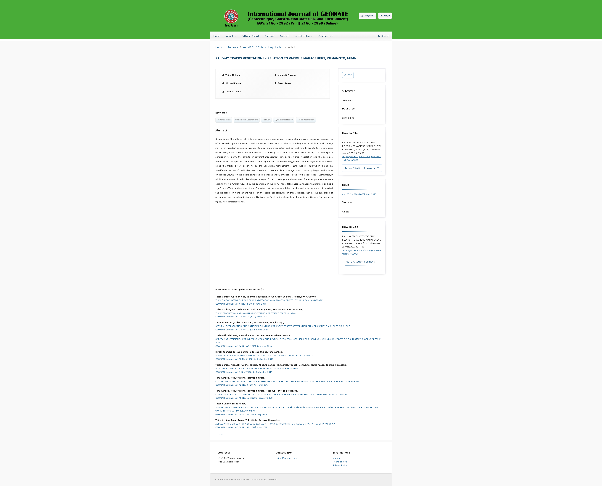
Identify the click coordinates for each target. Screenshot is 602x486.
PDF (349, 75)
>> (222, 435)
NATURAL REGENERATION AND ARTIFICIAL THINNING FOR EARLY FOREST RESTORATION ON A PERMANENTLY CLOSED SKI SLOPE (282, 326)
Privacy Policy (340, 465)
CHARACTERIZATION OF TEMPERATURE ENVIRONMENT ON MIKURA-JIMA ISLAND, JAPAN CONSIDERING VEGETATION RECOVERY (281, 394)
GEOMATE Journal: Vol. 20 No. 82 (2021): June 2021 (241, 330)
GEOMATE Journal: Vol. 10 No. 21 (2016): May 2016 (241, 415)
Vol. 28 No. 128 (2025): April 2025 (263, 47)
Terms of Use (340, 462)
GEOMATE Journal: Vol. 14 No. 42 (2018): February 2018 (243, 346)
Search (385, 36)
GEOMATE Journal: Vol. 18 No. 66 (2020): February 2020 (244, 398)
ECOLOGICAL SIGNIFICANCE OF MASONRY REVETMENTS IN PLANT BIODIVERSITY (257, 369)
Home (216, 36)
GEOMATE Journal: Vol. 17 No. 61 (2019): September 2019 (244, 359)
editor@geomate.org (286, 458)
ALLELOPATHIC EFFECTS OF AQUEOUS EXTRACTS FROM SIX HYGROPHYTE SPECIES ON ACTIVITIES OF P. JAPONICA (275, 424)
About (230, 36)
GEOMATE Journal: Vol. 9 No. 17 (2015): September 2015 (243, 372)
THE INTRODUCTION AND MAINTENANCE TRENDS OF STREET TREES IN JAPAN (255, 313)
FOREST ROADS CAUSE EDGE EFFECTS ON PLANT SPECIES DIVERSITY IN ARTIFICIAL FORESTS (264, 356)
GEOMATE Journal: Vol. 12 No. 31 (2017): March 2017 (241, 385)
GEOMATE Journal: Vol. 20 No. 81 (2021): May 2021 (241, 317)
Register (369, 16)
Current (269, 36)
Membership (302, 36)
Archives (284, 36)
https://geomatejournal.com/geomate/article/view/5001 (361, 158)
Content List (325, 36)
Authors (337, 458)
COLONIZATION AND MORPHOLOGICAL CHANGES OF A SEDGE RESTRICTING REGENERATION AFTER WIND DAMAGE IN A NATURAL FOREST (287, 382)
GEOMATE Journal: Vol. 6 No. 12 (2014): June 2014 (240, 304)
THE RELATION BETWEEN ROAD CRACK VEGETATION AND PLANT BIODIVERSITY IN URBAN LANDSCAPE (268, 300)
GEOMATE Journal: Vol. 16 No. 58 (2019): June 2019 (241, 427)
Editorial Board (250, 36)
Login (386, 16)
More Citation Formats (360, 168)
